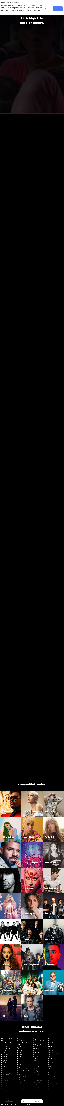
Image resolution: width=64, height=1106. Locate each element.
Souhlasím (58, 9)
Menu (37, 1101)
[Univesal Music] (8, 1099)
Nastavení (48, 9)
